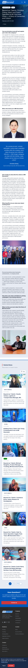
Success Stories (18, 631)
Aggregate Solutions (6, 636)
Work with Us (4, 651)
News (16, 629)
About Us (17, 613)
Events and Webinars (19, 633)
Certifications (18, 620)
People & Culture (6, 7)
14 (17, 583)
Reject (4, 665)
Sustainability (18, 618)
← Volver (4, 24)
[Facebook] (6, 622)
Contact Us (4, 645)
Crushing (4, 631)
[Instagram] (9, 622)
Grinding (4, 629)
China (13, 7)
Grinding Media (5, 633)
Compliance (17, 622)
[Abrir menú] (25, 2)
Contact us (14, 602)
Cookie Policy (4, 662)
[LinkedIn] (2, 622)
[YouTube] (4, 622)
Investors (17, 616)
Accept (11, 665)
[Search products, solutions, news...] (22, 2)
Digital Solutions (5, 638)
